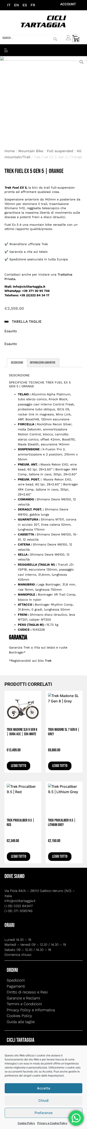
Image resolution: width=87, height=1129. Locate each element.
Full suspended (60, 151)
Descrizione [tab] (17, 362)
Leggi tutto (18, 765)
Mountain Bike (30, 151)
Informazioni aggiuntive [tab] (42, 362)
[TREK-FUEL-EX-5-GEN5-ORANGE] (43, 99)
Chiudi (43, 1100)
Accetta (43, 1088)
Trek (48, 660)
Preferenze (44, 1113)
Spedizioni (16, 980)
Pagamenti (16, 986)
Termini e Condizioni (24, 1004)
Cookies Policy (19, 1015)
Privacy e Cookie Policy (52, 1123)
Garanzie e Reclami (23, 998)
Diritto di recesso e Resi (27, 992)
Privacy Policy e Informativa (31, 1010)
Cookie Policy (26, 1123)
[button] (6, 50)
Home (9, 151)
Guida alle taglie (21, 1021)
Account (68, 4)
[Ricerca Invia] (55, 39)
